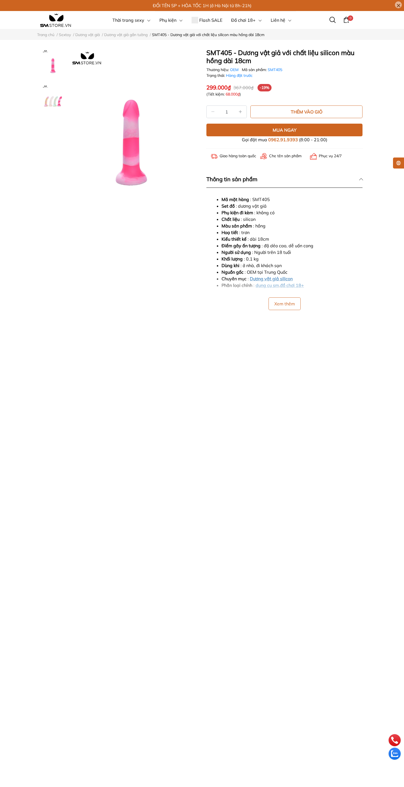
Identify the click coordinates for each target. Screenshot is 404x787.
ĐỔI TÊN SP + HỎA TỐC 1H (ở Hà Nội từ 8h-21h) (202, 5)
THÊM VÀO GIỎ (306, 112)
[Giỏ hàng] (346, 19)
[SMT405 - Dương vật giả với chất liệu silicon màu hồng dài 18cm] (131, 143)
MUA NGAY (285, 130)
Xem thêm (284, 303)
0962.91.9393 (283, 139)
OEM (235, 69)
